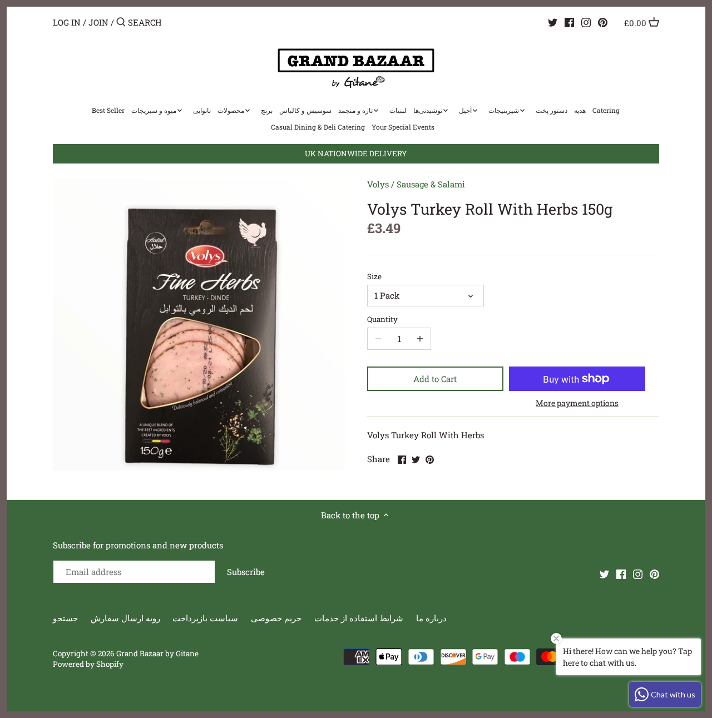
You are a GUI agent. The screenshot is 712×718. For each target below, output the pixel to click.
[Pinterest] (602, 21)
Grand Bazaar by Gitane (157, 653)
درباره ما (431, 617)
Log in (67, 22)
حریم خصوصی (276, 617)
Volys (378, 184)
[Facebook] (569, 21)
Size (374, 276)
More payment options (577, 403)
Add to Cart (435, 378)
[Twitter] (552, 21)
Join (98, 22)
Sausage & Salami (431, 184)
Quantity (382, 319)
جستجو (65, 617)
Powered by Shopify (88, 664)
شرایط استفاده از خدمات (358, 617)
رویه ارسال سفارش (125, 617)
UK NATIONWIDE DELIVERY (356, 153)
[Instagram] (586, 21)
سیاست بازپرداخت (205, 617)
